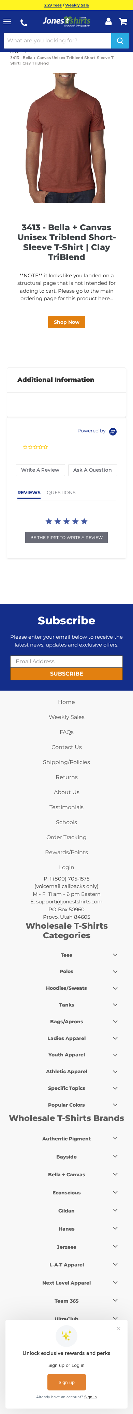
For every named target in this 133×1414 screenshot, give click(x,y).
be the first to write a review (66, 537)
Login (66, 867)
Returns (67, 777)
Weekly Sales (67, 717)
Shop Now (66, 322)
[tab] (40, 470)
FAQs (67, 732)
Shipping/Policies (66, 762)
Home (16, 52)
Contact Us (66, 747)
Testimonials (66, 807)
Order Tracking (66, 837)
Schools (66, 822)
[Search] (120, 40)
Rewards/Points (66, 852)
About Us (66, 792)
